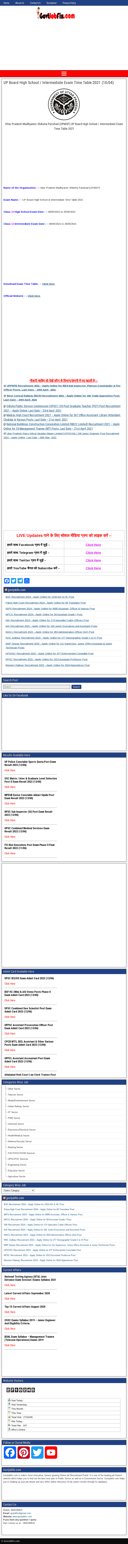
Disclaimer (52, 3)
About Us (19, 3)
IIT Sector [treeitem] (13, 1112)
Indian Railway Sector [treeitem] (18, 1106)
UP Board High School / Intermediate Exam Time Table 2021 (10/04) (59, 82)
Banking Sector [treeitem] (15, 1147)
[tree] (64, 1132)
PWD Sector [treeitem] (14, 1118)
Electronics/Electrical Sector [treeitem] (22, 1129)
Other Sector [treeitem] (14, 1089)
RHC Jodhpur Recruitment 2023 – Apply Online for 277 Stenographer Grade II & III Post (54, 637)
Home (6, 3)
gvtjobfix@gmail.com (20, 1513)
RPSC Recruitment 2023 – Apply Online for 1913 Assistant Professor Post (47, 659)
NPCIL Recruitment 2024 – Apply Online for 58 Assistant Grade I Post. (44, 614)
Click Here (34, 295)
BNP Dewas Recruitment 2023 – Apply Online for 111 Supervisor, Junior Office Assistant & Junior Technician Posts (59, 1245)
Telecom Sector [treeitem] (15, 1094)
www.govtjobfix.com (22, 1516)
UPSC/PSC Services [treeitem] (18, 1159)
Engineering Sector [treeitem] (17, 1165)
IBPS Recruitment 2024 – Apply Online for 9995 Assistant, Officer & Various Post (50, 608)
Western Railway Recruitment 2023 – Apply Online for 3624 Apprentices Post (48, 665)
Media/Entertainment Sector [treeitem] (21, 1100)
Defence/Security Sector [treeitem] (20, 1141)
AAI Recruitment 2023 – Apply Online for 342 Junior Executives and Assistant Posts (51, 626)
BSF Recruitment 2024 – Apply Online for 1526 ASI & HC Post (40, 596)
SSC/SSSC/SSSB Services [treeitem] (21, 1153)
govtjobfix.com (17, 590)
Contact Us (35, 3)
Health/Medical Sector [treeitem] (18, 1135)
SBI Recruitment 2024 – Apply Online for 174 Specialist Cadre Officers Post (47, 620)
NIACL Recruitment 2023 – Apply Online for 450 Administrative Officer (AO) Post (50, 632)
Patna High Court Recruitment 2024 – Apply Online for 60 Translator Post (46, 602)
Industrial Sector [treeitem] (16, 1124)
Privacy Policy (69, 3)
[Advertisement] (64, 44)
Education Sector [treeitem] (16, 1170)
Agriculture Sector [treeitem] (16, 1176)
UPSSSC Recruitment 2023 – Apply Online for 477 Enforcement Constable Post (50, 653)
